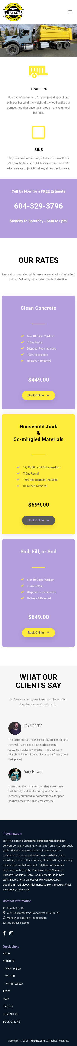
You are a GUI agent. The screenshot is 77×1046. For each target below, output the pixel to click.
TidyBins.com (37, 1040)
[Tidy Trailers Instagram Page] (11, 933)
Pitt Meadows (47, 879)
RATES (6, 991)
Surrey (47, 884)
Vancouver (58, 884)
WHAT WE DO (13, 968)
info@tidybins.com (18, 922)
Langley (38, 875)
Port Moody (22, 884)
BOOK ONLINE (11, 1021)
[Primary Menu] (70, 12)
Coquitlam (20, 875)
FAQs (6, 999)
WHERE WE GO (14, 983)
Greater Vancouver (33, 870)
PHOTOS (8, 1006)
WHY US (10, 976)
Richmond (36, 884)
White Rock (22, 889)
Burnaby (8, 875)
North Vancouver (28, 879)
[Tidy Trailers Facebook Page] (4, 933)
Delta (30, 875)
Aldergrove (57, 870)
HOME (6, 953)
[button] (38, 395)
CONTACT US (10, 1014)
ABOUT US (9, 961)
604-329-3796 (38, 206)
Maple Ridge (51, 875)
